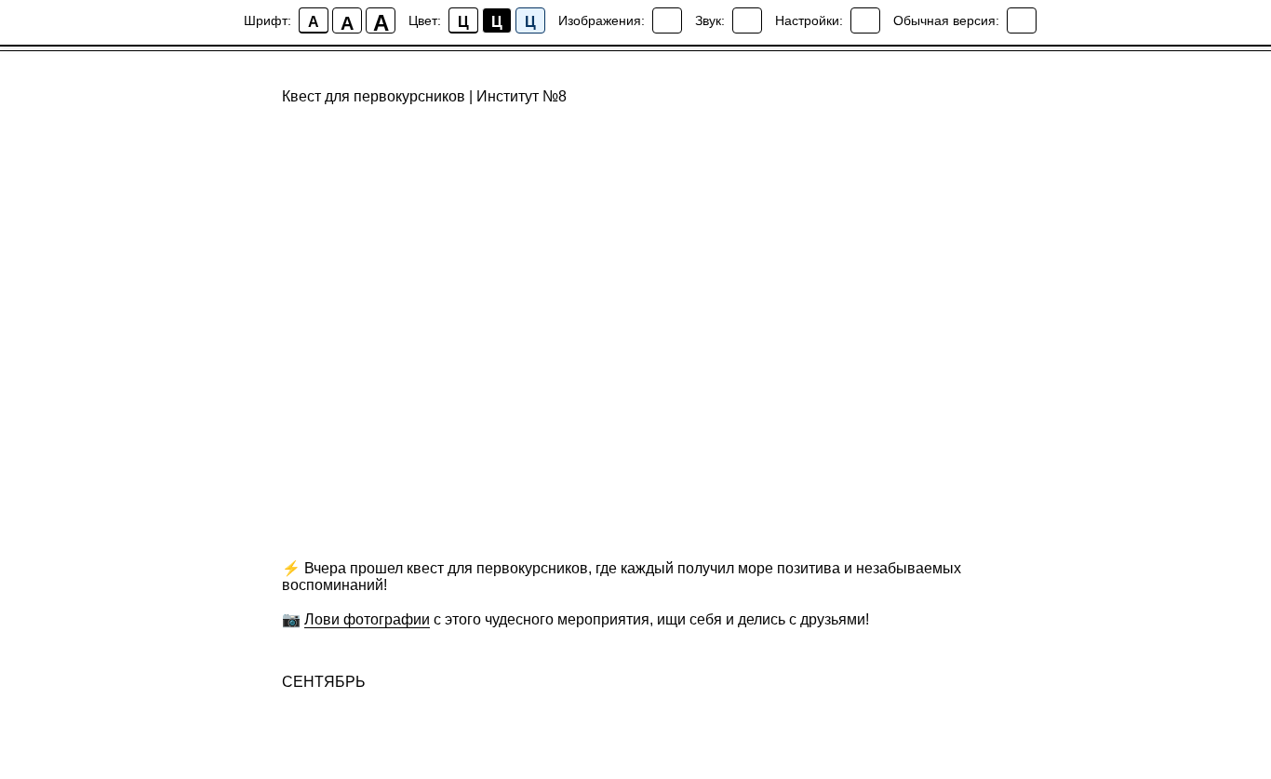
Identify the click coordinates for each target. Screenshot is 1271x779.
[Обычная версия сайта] (1022, 20)
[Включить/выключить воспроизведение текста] (747, 20)
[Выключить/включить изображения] (667, 20)
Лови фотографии (367, 619)
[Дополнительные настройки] (865, 20)
